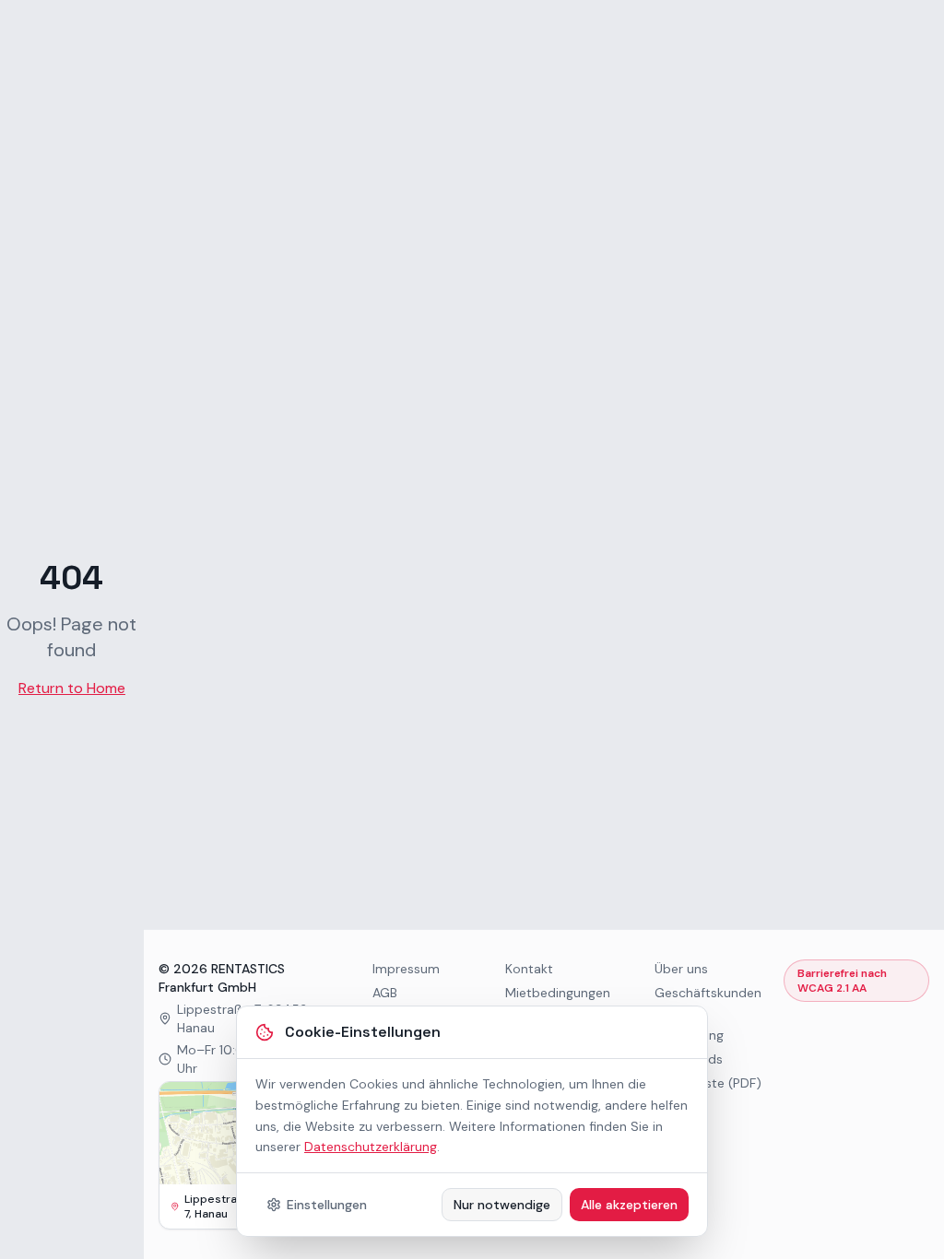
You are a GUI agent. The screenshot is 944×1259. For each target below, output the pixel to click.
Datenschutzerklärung (370, 1146)
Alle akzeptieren (629, 1204)
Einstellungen (327, 1204)
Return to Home (71, 688)
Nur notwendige (502, 1204)
